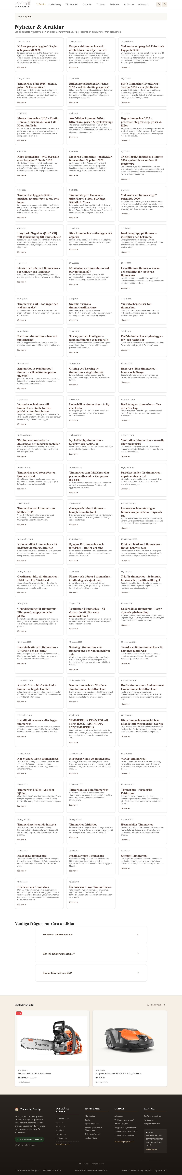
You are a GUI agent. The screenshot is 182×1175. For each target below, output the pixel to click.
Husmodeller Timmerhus (137, 824)
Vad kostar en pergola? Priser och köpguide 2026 (142, 48)
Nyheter (116, 4)
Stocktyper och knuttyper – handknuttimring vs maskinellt (88, 338)
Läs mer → (21, 67)
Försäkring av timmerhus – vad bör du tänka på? (89, 270)
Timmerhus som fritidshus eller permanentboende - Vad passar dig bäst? (89, 476)
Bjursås (60, 1130)
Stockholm (62, 1119)
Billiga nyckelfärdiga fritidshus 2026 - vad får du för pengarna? (89, 85)
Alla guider (119, 1116)
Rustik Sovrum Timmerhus (86, 855)
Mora (60, 1122)
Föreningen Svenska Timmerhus (93, 1129)
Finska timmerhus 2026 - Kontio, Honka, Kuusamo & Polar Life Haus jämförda (38, 121)
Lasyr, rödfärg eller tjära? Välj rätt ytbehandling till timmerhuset (39, 235)
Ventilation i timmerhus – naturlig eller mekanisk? (142, 442)
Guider (102, 4)
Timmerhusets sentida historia (36, 824)
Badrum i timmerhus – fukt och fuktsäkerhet (37, 338)
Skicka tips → (151, 1149)
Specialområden (92, 1124)
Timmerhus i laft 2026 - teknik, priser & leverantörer (37, 85)
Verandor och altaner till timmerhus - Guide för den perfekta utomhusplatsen (34, 408)
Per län (88, 4)
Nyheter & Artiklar (92, 1134)
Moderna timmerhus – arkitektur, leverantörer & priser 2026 (90, 158)
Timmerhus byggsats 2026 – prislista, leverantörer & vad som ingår (38, 198)
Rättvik (60, 1126)
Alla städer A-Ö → (63, 1144)
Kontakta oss (149, 1120)
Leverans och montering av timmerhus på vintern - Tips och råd (141, 512)
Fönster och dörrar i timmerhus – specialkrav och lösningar (38, 270)
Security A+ (86, 1164)
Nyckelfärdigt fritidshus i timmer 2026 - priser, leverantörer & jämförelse (142, 160)
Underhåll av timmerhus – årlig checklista (89, 406)
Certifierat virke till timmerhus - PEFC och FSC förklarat (38, 578)
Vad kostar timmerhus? (124, 1120)
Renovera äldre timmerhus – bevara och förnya (139, 370)
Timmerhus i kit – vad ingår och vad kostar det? (37, 305)
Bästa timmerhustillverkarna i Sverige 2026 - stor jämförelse (140, 85)
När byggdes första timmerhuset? (38, 758)
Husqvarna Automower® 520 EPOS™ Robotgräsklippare (118, 1073)
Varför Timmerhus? (134, 758)
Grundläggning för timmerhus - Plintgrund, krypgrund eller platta (37, 612)
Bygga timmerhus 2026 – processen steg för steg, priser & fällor (141, 121)
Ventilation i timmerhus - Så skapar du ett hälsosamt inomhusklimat (87, 612)
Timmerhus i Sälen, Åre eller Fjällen (35, 791)
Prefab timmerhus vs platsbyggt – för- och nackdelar (142, 338)
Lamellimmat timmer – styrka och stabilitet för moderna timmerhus (140, 271)
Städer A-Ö (73, 4)
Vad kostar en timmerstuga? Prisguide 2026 (139, 197)
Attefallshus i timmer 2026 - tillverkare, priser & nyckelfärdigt (91, 120)
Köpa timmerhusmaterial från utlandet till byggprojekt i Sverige (142, 722)
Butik (42, 4)
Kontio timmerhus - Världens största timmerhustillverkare (87, 687)
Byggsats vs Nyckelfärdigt (125, 1128)
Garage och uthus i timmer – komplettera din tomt (87, 510)
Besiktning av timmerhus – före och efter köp (141, 406)
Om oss (130, 4)
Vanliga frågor (91, 1138)
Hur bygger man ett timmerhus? (89, 758)
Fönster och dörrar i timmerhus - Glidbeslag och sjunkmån (90, 578)
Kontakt (144, 4)
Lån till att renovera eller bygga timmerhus (37, 722)
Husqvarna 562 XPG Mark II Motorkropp (34, 1073)
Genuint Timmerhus (134, 855)
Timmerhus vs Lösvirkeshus (126, 1131)
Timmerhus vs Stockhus (124, 1135)
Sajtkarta (158, 1170)
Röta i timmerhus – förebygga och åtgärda (90, 235)
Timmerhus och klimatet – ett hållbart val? (36, 510)
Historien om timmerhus (33, 887)
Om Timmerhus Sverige (154, 1116)
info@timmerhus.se (152, 1124)
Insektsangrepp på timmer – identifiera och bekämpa (139, 235)
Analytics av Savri (98, 1164)
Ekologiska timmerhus (31, 855)
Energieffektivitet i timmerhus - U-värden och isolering (37, 649)
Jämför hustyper (121, 1124)
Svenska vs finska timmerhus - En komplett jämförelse (142, 649)
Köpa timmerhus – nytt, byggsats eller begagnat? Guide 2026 (38, 158)
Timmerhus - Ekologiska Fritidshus (136, 791)
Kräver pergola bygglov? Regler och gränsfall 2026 (37, 48)
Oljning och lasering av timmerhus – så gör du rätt (86, 370)
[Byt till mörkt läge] (164, 4)
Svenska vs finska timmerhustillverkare (83, 305)
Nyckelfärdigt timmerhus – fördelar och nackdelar (86, 442)
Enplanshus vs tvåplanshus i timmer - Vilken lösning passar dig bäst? (36, 372)
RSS (165, 1170)
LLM (79, 1164)
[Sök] (158, 4)
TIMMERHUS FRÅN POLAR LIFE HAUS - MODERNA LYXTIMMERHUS (88, 723)
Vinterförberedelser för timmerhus (136, 305)
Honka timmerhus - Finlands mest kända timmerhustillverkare (142, 687)
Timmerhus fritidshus (83, 824)
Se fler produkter (156, 1005)
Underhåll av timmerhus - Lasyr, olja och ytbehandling (141, 610)
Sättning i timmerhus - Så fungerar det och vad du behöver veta (89, 650)
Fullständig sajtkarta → (124, 1141)
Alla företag (56, 4)
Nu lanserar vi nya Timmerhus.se (90, 887)
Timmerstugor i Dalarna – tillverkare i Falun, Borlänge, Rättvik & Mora (87, 198)
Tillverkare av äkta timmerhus (88, 789)
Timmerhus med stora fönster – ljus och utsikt (37, 474)
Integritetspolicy (145, 1170)
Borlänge (61, 1138)
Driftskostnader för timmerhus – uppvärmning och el (141, 474)
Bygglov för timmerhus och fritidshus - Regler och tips (86, 546)
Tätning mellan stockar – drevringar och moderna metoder (38, 442)
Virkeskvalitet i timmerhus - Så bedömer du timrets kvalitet (37, 546)
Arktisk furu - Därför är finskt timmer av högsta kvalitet (36, 687)
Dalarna (61, 1134)
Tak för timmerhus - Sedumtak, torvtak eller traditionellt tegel (141, 578)
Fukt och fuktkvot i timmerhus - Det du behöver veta (141, 546)
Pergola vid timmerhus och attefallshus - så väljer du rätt (87, 48)
